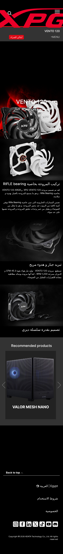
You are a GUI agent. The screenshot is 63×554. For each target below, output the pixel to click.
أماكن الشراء (16, 37)
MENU (56, 37)
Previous (5, 385)
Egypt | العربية (48, 486)
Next (57, 385)
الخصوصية (52, 511)
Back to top (13, 472)
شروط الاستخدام (47, 498)
